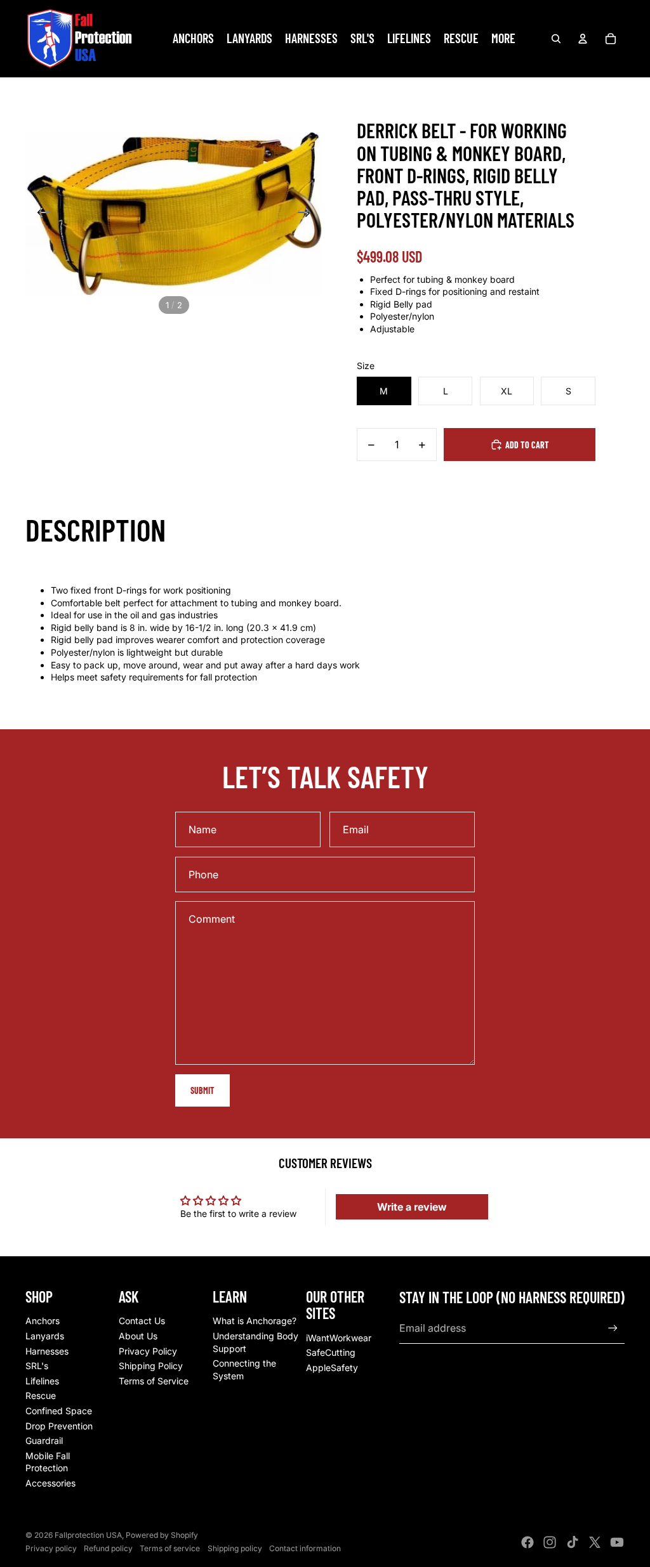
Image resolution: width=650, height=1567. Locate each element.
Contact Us (142, 1320)
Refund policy (108, 1548)
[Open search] (556, 39)
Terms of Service (154, 1380)
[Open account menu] (583, 39)
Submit (202, 1090)
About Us (138, 1335)
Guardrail (44, 1440)
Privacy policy (51, 1548)
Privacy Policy (148, 1351)
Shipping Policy (151, 1365)
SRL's (36, 1365)
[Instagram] (549, 1542)
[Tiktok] (572, 1542)
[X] (594, 1542)
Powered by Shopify (162, 1535)
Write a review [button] (412, 1206)
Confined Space (58, 1410)
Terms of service (170, 1548)
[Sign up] (613, 1328)
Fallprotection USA (88, 1535)
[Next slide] (308, 214)
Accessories (50, 1483)
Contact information (305, 1548)
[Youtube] (617, 1542)
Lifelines (42, 1380)
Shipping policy (235, 1548)
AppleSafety (332, 1367)
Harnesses (47, 1351)
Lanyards (44, 1335)
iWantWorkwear (338, 1337)
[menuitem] (503, 38)
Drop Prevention (59, 1426)
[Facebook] (527, 1542)
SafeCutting (330, 1352)
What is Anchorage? (254, 1320)
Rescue (40, 1395)
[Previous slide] (39, 214)
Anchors (42, 1320)
